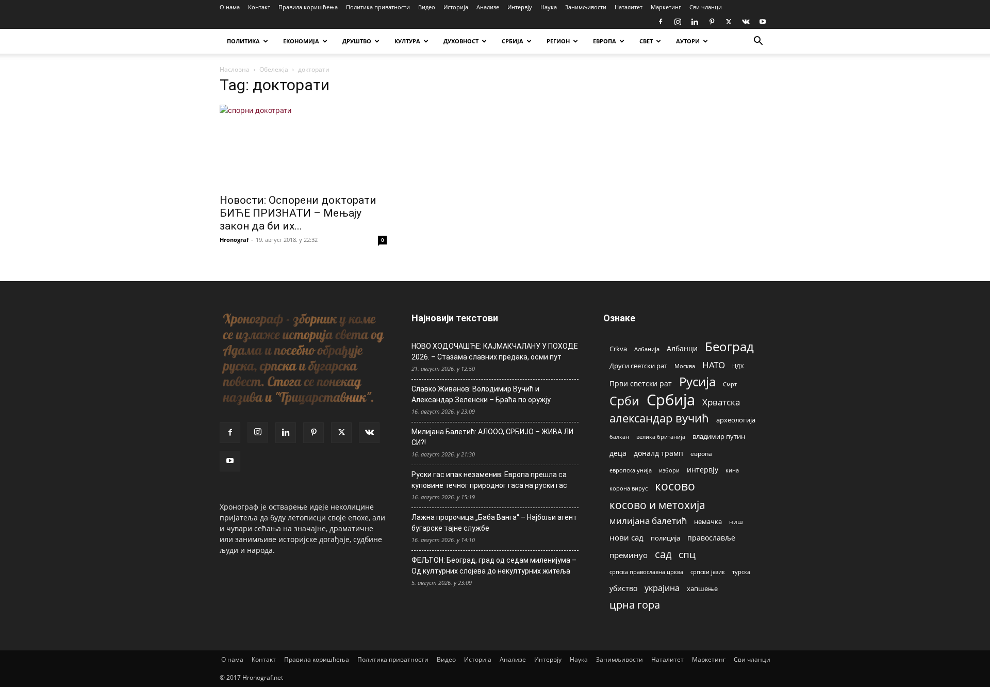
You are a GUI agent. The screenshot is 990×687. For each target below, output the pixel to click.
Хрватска (721, 402)
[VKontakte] (745, 21)
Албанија (646, 349)
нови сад (626, 537)
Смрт (730, 384)
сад (663, 554)
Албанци (682, 348)
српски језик (707, 572)
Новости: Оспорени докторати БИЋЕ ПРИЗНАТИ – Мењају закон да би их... (298, 213)
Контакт (259, 7)
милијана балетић (648, 520)
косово (675, 486)
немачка (708, 521)
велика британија (660, 436)
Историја (455, 7)
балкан (619, 436)
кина (732, 470)
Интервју (519, 7)
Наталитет (628, 7)
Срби (624, 401)
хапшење (702, 588)
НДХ (738, 366)
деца (617, 453)
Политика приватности (378, 7)
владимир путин (718, 436)
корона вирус (628, 488)
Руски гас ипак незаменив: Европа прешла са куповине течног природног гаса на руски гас (489, 479)
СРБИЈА (512, 41)
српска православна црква (646, 572)
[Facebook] (660, 21)
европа (701, 453)
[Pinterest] (711, 21)
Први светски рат (640, 383)
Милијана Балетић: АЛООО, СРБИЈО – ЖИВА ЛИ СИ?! (492, 437)
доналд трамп (658, 453)
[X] (728, 21)
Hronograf (234, 239)
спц (687, 554)
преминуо (628, 555)
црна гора (634, 604)
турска (741, 572)
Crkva (618, 348)
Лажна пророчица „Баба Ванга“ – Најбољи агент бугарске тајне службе (494, 522)
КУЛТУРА (407, 41)
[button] (758, 42)
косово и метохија (657, 504)
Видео (426, 7)
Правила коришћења (308, 7)
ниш (736, 521)
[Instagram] (677, 21)
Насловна (235, 69)
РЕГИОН (558, 41)
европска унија (630, 470)
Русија (697, 382)
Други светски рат (638, 365)
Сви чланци (705, 7)
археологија (735, 420)
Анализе (487, 7)
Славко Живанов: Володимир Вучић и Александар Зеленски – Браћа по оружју (481, 394)
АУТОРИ (688, 41)
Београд (729, 346)
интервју (702, 470)
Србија (671, 400)
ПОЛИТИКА (243, 41)
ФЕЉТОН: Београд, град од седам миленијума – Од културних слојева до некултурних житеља (493, 565)
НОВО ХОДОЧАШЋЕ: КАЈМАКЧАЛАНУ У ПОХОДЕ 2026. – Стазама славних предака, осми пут (494, 351)
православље (711, 538)
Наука (548, 7)
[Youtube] (762, 21)
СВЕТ (646, 41)
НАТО (713, 364)
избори (669, 470)
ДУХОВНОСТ (460, 41)
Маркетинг (666, 7)
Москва (684, 366)
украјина (662, 588)
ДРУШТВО (356, 41)
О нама (230, 7)
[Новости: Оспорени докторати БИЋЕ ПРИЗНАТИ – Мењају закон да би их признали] (303, 146)
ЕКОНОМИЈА (301, 41)
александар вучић (659, 418)
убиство (623, 588)
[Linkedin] (694, 21)
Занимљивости (585, 7)
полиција (665, 538)
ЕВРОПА (604, 41)
